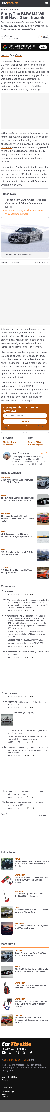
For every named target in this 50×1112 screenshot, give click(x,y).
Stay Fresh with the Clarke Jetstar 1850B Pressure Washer (30, 986)
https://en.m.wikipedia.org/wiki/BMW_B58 (25, 643)
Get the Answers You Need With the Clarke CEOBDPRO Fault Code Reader (31, 879)
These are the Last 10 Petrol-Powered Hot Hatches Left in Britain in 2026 (17, 518)
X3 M (24, 174)
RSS (3, 1089)
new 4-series (36, 68)
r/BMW (18, 55)
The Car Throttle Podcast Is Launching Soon (10, 443)
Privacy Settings (8, 1091)
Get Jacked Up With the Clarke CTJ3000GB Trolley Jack (29, 895)
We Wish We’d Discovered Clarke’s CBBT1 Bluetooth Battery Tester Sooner (31, 1003)
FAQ (3, 1085)
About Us (5, 1080)
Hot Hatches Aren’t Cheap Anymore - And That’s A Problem (32, 927)
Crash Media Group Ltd (16, 1060)
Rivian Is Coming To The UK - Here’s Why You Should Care (31, 911)
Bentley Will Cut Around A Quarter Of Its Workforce (37, 443)
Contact (5, 1082)
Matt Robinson (7, 36)
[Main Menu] (46, 3)
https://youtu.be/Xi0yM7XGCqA (29, 640)
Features (5, 477)
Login (4, 1094)
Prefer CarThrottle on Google (22, 46)
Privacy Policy (7, 1087)
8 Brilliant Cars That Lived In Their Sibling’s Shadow (16, 571)
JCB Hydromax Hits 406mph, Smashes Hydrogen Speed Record (17, 535)
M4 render (6, 147)
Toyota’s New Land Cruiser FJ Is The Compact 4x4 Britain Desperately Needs (25, 203)
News (3, 496)
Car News (14, 9)
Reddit (34, 86)
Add (43, 47)
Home (4, 9)
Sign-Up (5, 1096)
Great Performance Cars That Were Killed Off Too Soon (17, 481)
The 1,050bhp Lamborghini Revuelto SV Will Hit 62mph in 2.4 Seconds (17, 499)
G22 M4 (5, 55)
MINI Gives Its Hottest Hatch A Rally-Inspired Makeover (17, 553)
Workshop (20, 875)
